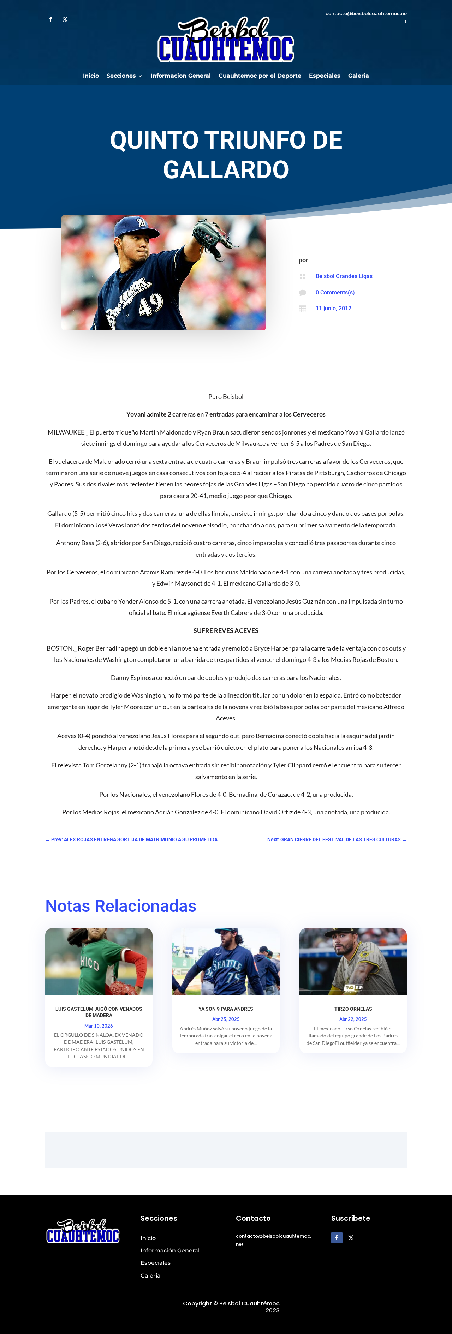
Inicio (91, 76)
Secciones (121, 76)
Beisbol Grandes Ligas (344, 276)
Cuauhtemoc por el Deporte (260, 76)
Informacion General (181, 76)
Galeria (358, 76)
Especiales (324, 76)
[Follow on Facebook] (50, 19)
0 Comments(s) (335, 292)
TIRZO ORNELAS (353, 1009)
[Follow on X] (65, 19)
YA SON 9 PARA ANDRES (225, 1009)
